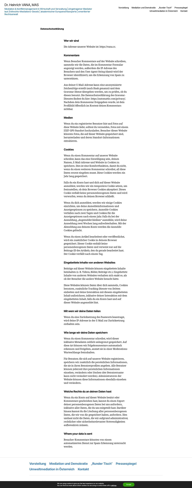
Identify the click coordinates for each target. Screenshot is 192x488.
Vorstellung (123, 7)
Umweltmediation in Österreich (164, 11)
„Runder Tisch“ (165, 7)
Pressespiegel (181, 7)
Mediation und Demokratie (144, 7)
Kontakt (184, 11)
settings (113, 486)
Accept (128, 484)
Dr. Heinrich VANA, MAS (21, 4)
